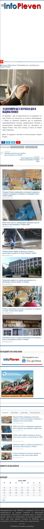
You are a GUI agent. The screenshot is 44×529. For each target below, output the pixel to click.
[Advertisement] (22, 33)
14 (28, 490)
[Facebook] (22, 523)
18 (10, 493)
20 (22, 493)
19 (16, 493)
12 (16, 490)
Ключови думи (35, 412)
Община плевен (31, 147)
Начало (4, 65)
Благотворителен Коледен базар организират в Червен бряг (30, 159)
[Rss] (20, 523)
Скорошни (5, 412)
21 (28, 493)
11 (10, 490)
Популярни (14, 412)
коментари (24, 412)
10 (4, 490)
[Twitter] (24, 523)
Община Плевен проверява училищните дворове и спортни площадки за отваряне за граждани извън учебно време (21, 194)
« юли (3, 500)
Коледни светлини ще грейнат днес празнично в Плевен (15, 153)
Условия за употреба (26, 526)
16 (39, 490)
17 (4, 493)
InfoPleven (15, 526)
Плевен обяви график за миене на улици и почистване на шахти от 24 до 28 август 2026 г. (19, 252)
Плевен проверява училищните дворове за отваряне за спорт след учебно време (21, 310)
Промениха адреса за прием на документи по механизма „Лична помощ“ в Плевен (19, 281)
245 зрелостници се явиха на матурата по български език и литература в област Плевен (21, 338)
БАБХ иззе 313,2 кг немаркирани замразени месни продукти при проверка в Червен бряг (20, 223)
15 (33, 490)
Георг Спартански (17, 147)
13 (22, 490)
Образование (12, 65)
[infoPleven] (22, 5)
